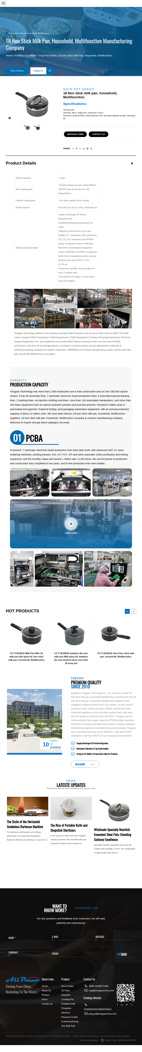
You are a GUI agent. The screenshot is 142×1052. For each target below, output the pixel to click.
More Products (17, 71)
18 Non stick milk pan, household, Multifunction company (52, 418)
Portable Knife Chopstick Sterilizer (68, 1008)
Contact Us (38, 71)
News (44, 999)
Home (9, 55)
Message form (75, 134)
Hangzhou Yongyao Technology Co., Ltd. (35, 1036)
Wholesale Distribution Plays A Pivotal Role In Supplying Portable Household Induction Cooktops (113, 851)
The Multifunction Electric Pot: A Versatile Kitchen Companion (70, 846)
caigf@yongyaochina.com (101, 990)
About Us (46, 990)
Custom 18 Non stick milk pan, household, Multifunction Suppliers (101, 1036)
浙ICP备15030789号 (127, 1040)
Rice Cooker (67, 986)
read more (80, 764)
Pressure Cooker (69, 1017)
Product (19, 55)
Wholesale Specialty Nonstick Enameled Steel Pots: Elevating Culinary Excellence (25, 834)
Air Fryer (65, 990)
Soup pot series (48, 55)
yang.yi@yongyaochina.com (102, 1014)
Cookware (30, 55)
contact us (98, 134)
